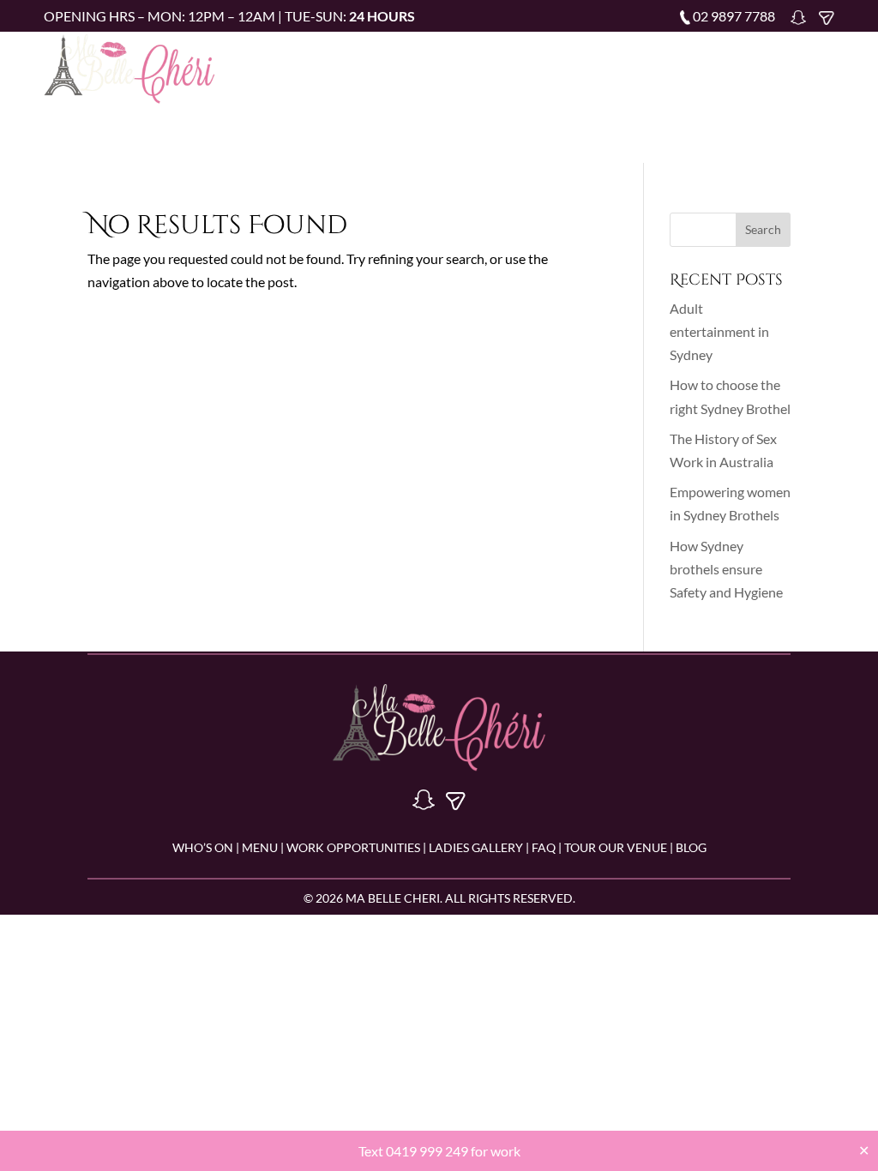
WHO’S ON (202, 847)
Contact (654, 91)
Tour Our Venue (509, 91)
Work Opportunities (560, 65)
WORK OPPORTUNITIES (353, 847)
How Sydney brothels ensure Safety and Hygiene (726, 568)
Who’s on (392, 65)
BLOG (691, 847)
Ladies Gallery (691, 65)
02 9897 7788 (734, 16)
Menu (458, 65)
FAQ (767, 65)
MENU (260, 847)
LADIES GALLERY (474, 847)
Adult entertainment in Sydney (719, 331)
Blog (593, 91)
